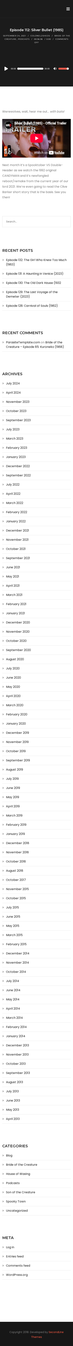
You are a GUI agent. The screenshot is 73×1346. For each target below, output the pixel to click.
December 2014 (17, 953)
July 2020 (13, 668)
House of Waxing (18, 1174)
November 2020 (18, 631)
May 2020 (13, 687)
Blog (9, 1155)
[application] (36, 68)
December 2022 (18, 466)
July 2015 (12, 907)
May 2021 (12, 576)
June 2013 (13, 1100)
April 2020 (13, 696)
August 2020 (15, 659)
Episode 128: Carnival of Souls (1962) (32, 306)
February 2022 (16, 512)
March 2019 (14, 815)
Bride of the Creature (21, 1165)
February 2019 (16, 825)
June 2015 (13, 916)
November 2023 (17, 402)
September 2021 (18, 558)
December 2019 (17, 733)
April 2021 (13, 586)
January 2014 (15, 1036)
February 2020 (16, 714)
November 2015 (17, 889)
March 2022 (14, 503)
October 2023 (16, 411)
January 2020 (16, 723)
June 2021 (13, 567)
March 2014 (14, 1018)
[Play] (5, 68)
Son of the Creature (20, 1192)
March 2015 (14, 935)
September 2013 (18, 1073)
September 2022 (18, 475)
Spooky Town (16, 1201)
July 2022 (12, 484)
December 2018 (17, 843)
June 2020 (13, 677)
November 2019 (17, 742)
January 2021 (15, 613)
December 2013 (17, 1045)
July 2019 (12, 779)
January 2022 (16, 521)
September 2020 (18, 650)
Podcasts (24, 39)
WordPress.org (17, 1275)
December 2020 (18, 622)
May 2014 (12, 999)
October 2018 (16, 861)
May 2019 (12, 797)
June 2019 (13, 788)
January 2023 (16, 457)
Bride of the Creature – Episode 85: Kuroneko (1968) (35, 344)
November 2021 (17, 540)
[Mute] (55, 69)
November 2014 (17, 962)
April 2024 (13, 392)
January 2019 (15, 834)
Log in (10, 1247)
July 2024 (13, 383)
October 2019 (16, 751)
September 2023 (18, 420)
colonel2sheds (40, 36)
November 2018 (17, 852)
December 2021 (17, 530)
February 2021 (16, 604)
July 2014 (12, 981)
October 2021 (16, 549)
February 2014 (16, 1027)
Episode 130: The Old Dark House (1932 (33, 283)
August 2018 (14, 871)
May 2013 (12, 1110)
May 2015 (12, 926)
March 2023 (14, 438)
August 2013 (14, 1082)
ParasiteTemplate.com (23, 342)
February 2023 (16, 448)
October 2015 (16, 898)
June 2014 (13, 990)
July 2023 (12, 429)
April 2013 (13, 1119)
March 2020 (14, 705)
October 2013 (16, 1064)
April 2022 (13, 494)
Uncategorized (17, 1210)
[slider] (63, 71)
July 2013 (12, 1091)
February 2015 (16, 944)
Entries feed (15, 1256)
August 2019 (14, 769)
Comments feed (18, 1265)
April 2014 (13, 1008)
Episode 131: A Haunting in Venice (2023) (34, 273)
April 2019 (13, 806)
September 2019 (18, 760)
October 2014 (16, 972)
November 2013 (17, 1054)
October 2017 (16, 880)
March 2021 (14, 595)
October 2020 (16, 641)
